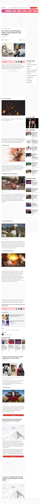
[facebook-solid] (19, 62)
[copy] (23, 62)
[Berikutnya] (25, 343)
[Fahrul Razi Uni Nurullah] (3, 334)
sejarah (3, 66)
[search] (29, 7)
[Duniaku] (3, 7)
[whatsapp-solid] (16, 62)
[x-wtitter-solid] (21, 62)
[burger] (37, 7)
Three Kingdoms (18, 194)
